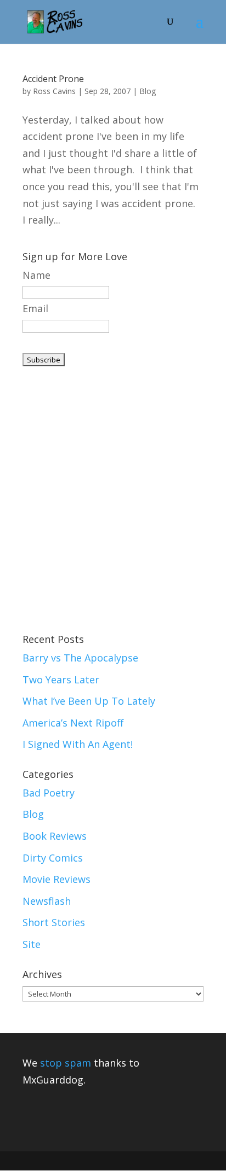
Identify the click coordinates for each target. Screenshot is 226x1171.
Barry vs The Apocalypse (80, 657)
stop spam (65, 1062)
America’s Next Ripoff (72, 722)
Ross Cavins (54, 91)
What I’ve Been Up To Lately (88, 700)
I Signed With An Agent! (77, 744)
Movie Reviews (56, 879)
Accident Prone (53, 79)
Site (31, 944)
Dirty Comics (52, 857)
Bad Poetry (48, 792)
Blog (147, 91)
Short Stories (53, 922)
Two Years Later (60, 679)
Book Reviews (54, 835)
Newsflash (46, 900)
